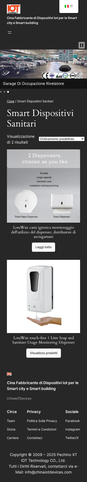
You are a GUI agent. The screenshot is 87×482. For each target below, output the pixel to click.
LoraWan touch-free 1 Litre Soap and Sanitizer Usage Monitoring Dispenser (43, 340)
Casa (10, 101)
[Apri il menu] (9, 32)
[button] (82, 45)
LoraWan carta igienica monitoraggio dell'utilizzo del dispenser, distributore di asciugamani (43, 232)
